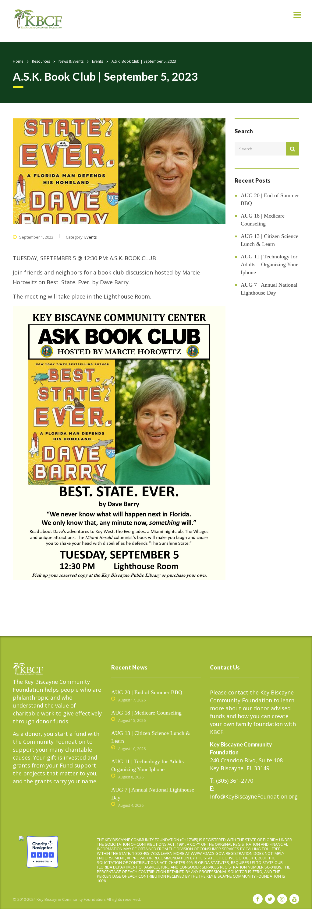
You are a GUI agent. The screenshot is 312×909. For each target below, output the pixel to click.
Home (18, 61)
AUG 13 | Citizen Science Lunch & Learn (269, 240)
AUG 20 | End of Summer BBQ (270, 199)
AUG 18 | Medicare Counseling (263, 220)
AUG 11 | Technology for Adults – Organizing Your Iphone (269, 264)
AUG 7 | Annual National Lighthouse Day (269, 289)
